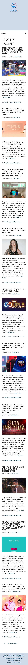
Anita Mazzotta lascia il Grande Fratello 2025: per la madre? (13, 230)
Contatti (12, 655)
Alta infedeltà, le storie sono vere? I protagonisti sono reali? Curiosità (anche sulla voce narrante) (13, 408)
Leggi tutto (6, 97)
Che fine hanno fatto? (13, 656)
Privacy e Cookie (19, 655)
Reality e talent (9, 102)
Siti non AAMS (17, 658)
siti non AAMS (8, 658)
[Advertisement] (14, 23)
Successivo (14, 643)
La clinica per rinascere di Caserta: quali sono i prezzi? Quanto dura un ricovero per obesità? (13, 173)
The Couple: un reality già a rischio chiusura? (13, 290)
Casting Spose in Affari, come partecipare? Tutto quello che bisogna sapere (14, 587)
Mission (5, 656)
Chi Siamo (6, 655)
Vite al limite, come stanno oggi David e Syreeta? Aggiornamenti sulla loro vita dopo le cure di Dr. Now (13, 526)
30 (8, 643)
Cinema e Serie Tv (9, 337)
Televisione (17, 102)
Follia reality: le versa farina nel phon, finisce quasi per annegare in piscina (12, 51)
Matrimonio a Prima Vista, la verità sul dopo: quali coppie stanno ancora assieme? (13, 112)
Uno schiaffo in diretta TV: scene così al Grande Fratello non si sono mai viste (13, 346)
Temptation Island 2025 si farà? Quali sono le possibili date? (13, 469)
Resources (22, 656)
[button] (26, 33)
